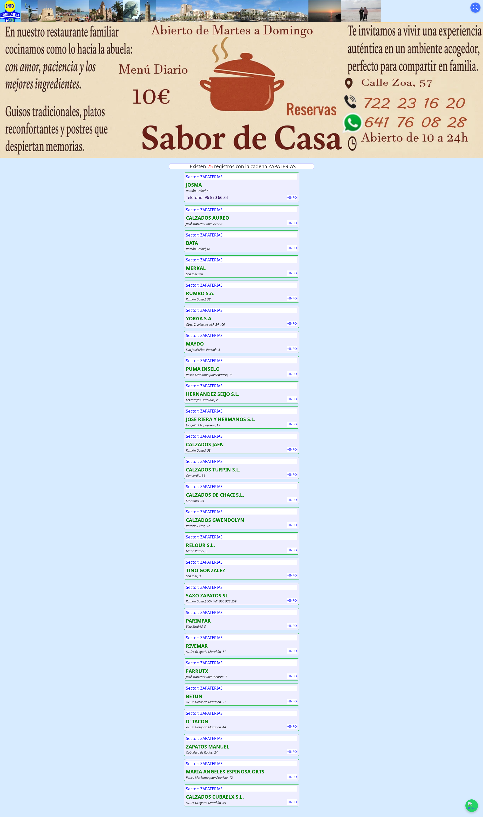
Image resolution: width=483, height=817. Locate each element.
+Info (292, 197)
